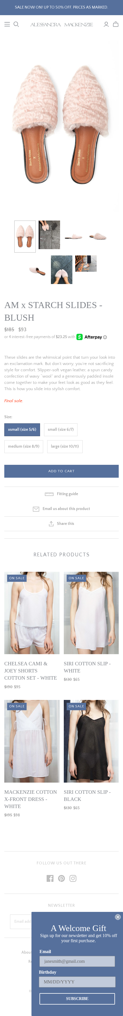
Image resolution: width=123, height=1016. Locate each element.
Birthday (47, 972)
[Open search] (16, 24)
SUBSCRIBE (77, 999)
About (26, 952)
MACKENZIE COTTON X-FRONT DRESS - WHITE (30, 799)
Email (45, 951)
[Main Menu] (7, 24)
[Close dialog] (118, 917)
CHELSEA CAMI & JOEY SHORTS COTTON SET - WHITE (30, 671)
